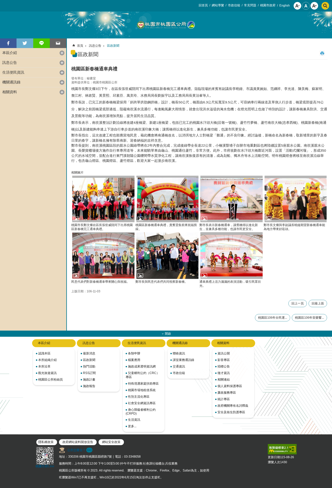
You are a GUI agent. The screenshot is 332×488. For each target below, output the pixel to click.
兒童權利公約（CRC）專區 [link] (142, 375)
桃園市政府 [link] (268, 5)
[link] (282, 449)
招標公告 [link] (223, 366)
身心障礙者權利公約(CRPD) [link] (141, 411)
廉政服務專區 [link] (226, 392)
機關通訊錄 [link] (11, 82)
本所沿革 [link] (44, 366)
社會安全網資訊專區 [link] (142, 403)
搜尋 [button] (325, 6)
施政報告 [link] (89, 386)
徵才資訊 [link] (223, 373)
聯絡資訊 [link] (179, 353)
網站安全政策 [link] (111, 442)
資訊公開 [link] (223, 353)
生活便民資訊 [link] (13, 72)
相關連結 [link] (223, 379)
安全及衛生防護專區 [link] (231, 412)
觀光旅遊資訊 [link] (47, 373)
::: (3, 3)
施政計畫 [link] (89, 379)
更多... (132, 426)
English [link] (284, 5)
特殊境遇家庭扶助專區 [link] (143, 383)
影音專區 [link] (223, 360)
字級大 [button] (314, 6)
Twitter (25, 43)
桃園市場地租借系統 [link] (142, 390)
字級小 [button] (297, 6)
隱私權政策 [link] (46, 442)
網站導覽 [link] (218, 5)
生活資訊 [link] (134, 419)
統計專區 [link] (223, 399)
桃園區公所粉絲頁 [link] (50, 379)
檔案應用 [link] (134, 360)
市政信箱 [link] (234, 5)
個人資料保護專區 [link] (229, 386)
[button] (103, 199)
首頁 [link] (80, 45)
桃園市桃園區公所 (166, 25)
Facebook (8, 43)
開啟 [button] (168, 333)
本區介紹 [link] (9, 53)
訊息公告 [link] (9, 63)
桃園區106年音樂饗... (309, 317)
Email (58, 43)
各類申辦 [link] (134, 353)
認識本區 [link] (44, 353)
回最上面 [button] (318, 303)
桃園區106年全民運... (272, 317)
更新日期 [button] (274, 457)
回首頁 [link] (203, 5)
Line (41, 43)
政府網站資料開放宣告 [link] (77, 442)
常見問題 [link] (250, 5)
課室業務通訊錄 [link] (183, 360)
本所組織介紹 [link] (47, 360)
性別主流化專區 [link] (138, 396)
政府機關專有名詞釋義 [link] (232, 405)
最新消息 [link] (89, 353)
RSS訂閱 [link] (89, 373)
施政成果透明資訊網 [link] (142, 366)
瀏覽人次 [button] (274, 462)
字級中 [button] (306, 6)
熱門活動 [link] (89, 366)
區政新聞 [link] (113, 45)
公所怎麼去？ (79, 450)
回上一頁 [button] (297, 303)
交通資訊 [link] (179, 366)
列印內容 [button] (322, 53)
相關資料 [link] (9, 92)
